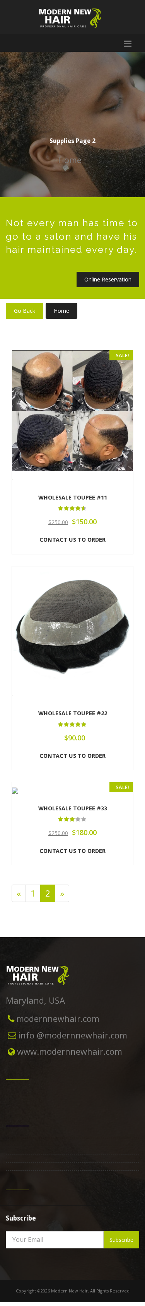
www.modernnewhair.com (69, 1051)
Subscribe (121, 1239)
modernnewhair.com (57, 1018)
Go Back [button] (24, 310)
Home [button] (61, 310)
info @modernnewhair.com (72, 1035)
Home (70, 159)
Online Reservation (107, 279)
